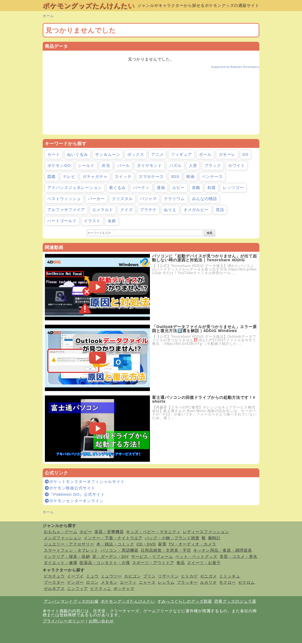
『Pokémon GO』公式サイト (77, 494)
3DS (175, 176)
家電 (162, 544)
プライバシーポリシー (64, 621)
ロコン (92, 582)
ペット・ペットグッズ (196, 556)
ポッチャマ (123, 588)
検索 (209, 233)
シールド (86, 165)
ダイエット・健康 (60, 563)
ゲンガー (75, 582)
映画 (190, 176)
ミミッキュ (229, 576)
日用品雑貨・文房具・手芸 (166, 550)
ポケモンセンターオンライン (76, 501)
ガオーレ (227, 154)
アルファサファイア (66, 210)
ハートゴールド (62, 221)
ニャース (147, 582)
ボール (205, 154)
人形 (193, 165)
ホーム (48, 16)
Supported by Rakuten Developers (235, 67)
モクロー (227, 582)
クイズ (126, 210)
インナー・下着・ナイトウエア (113, 538)
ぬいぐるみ (77, 154)
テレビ (69, 176)
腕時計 (214, 538)
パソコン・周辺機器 (119, 550)
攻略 (196, 187)
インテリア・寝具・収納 (67, 556)
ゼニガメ (208, 576)
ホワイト (236, 165)
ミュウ (92, 576)
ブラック (212, 165)
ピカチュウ (54, 576)
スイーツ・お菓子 (204, 563)
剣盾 (211, 187)
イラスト (92, 221)
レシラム (166, 582)
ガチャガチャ (95, 176)
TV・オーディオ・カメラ (192, 544)
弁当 (106, 165)
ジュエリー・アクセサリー (69, 544)
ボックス (135, 154)
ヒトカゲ (189, 576)
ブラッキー (187, 582)
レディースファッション (206, 532)
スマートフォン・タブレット (71, 550)
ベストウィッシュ (64, 199)
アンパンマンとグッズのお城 (71, 601)
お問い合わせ (101, 621)
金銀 (112, 221)
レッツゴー (233, 187)
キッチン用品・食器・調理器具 (222, 550)
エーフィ (128, 582)
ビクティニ (100, 588)
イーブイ (75, 576)
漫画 (161, 187)
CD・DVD (146, 544)
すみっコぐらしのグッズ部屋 (184, 601)
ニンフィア (77, 588)
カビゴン (132, 576)
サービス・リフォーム (152, 556)
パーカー (96, 199)
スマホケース (151, 176)
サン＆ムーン (107, 154)
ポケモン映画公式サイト (72, 488)
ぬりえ (170, 210)
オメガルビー (196, 210)
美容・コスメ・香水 (238, 556)
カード (53, 154)
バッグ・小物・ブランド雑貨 (172, 538)
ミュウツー (111, 576)
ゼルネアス (54, 588)
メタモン (109, 582)
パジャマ (148, 199)
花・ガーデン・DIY (110, 556)
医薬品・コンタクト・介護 (105, 563)
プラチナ (148, 210)
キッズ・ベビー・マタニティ (153, 532)
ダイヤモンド (149, 165)
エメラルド (102, 210)
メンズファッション (63, 538)
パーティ (141, 187)
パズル (175, 165)
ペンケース (212, 176)
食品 (180, 563)
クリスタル (122, 199)
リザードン (168, 576)
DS (245, 154)
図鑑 (51, 176)
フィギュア (181, 154)
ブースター (54, 582)
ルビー (178, 187)
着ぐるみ (117, 187)
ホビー (86, 532)
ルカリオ (208, 582)
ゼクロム (246, 582)
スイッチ (123, 176)
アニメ (157, 154)
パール (123, 165)
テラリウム (174, 199)
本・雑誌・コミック (115, 544)
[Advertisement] (151, 104)
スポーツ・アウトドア (153, 563)
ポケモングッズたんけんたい (89, 5)
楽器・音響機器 (109, 532)
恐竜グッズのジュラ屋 (235, 601)
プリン (149, 576)
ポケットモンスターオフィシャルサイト (87, 481)
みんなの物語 (204, 199)
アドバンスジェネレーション (74, 187)
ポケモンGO (59, 165)
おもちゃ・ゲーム (60, 532)
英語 (220, 210)
